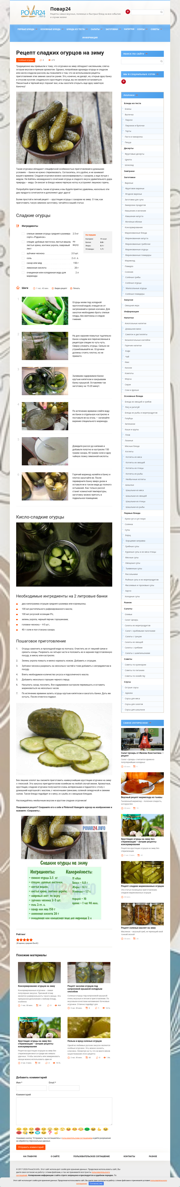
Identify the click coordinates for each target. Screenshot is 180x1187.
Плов (127, 434)
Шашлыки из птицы (135, 501)
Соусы (141, 29)
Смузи (128, 384)
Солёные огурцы (25, 60)
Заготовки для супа (134, 199)
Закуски (128, 299)
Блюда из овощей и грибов (138, 401)
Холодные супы (132, 596)
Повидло (129, 266)
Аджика (129, 693)
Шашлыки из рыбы (135, 507)
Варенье (129, 183)
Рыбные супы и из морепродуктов (141, 579)
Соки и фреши (132, 390)
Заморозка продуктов (135, 205)
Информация (90, 37)
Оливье (128, 614)
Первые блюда (26, 29)
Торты (128, 131)
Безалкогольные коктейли (137, 340)
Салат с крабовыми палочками (140, 630)
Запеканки (130, 423)
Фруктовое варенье (134, 188)
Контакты (129, 1156)
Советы (155, 29)
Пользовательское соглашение (91, 1156)
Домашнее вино (133, 328)
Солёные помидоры (135, 294)
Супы (127, 530)
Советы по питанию (134, 670)
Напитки (129, 29)
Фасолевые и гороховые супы (139, 585)
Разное (128, 602)
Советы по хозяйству (135, 676)
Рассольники (131, 574)
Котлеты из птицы (135, 468)
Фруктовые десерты (134, 154)
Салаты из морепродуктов (137, 625)
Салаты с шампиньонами (137, 653)
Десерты (129, 148)
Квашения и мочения (135, 210)
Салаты (95, 29)
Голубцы (129, 418)
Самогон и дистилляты (136, 334)
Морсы (128, 379)
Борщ (128, 535)
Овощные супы (132, 563)
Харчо (128, 590)
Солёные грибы (132, 277)
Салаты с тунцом (133, 636)
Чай (127, 356)
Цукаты (128, 159)
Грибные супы (132, 546)
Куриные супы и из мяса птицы (140, 552)
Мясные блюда (132, 446)
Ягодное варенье (133, 194)
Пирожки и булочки (134, 125)
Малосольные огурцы (136, 288)
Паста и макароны (134, 136)
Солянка (129, 524)
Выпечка (129, 114)
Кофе (127, 351)
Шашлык (129, 485)
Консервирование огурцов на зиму (36, 986)
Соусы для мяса (132, 698)
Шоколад (129, 165)
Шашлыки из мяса (135, 490)
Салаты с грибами (133, 647)
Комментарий (23, 1094)
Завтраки (129, 171)
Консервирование (134, 227)
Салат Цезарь (131, 619)
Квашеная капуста (134, 216)
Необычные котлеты (136, 479)
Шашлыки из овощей (136, 496)
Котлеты (129, 451)
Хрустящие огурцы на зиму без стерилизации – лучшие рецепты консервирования (35, 1044)
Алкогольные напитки (135, 323)
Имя (19, 1082)
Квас (127, 362)
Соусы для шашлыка (135, 709)
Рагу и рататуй (132, 407)
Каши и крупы (132, 429)
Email (52, 1082)
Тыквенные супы (134, 568)
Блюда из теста (76, 29)
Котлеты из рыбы (134, 473)
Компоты (129, 373)
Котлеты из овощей (135, 462)
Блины (128, 109)
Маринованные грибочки (137, 244)
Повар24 (60, 8)
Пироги (128, 120)
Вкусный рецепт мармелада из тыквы (141, 797)
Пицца (128, 142)
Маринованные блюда (136, 232)
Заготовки (112, 29)
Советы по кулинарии (135, 664)
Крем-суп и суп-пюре (135, 518)
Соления (129, 272)
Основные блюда (50, 29)
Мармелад (130, 260)
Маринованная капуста (136, 238)
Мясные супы (132, 557)
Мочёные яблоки (133, 221)
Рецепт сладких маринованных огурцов (142, 886)
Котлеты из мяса (134, 457)
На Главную (30, 1156)
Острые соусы (132, 687)
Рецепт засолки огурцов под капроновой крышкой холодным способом (85, 989)
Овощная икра (132, 305)
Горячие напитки (133, 345)
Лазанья (129, 440)
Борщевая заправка (135, 540)
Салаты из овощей (134, 642)
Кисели (128, 367)
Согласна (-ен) (96, 1183)
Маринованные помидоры (138, 255)
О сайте (55, 1156)
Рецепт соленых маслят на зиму (138, 927)
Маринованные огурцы (136, 249)
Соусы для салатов (134, 704)
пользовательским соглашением (77, 1138)
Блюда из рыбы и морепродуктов (141, 412)
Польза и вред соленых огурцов (85, 1041)
